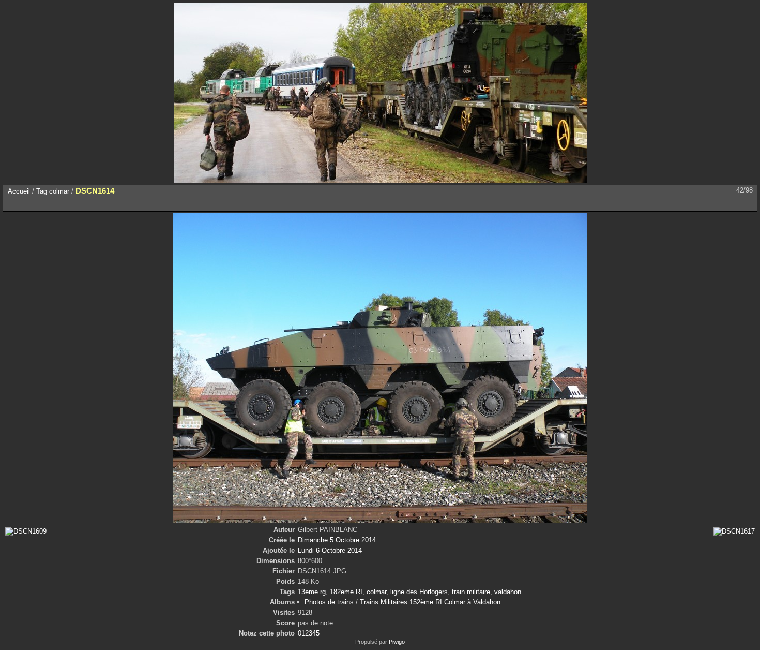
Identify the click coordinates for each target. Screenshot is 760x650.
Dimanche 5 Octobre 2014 (337, 540)
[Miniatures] (703, 203)
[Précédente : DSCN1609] (725, 203)
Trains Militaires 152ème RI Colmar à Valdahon (430, 602)
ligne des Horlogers (419, 592)
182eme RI (346, 592)
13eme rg (312, 592)
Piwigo (397, 642)
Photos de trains (329, 602)
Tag (41, 191)
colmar (59, 191)
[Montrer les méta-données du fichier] (59, 203)
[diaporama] (37, 203)
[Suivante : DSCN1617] (746, 203)
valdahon (507, 592)
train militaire (471, 592)
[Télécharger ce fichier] (81, 203)
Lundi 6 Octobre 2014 (330, 550)
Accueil (19, 191)
